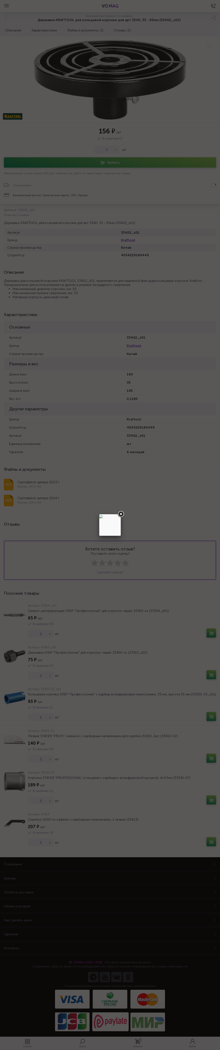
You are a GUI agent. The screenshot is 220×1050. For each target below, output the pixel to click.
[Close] (121, 514)
